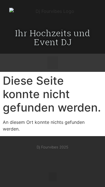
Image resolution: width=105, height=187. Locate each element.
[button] (52, 62)
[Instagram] (47, 158)
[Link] (58, 158)
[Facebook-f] (35, 158)
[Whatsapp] (70, 158)
